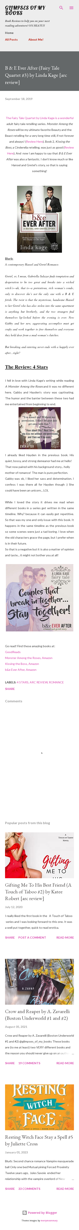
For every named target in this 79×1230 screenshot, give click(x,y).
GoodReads (13, 652)
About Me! (35, 39)
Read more (65, 937)
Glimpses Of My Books (25, 10)
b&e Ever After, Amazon (20, 669)
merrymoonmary (49, 1220)
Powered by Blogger (42, 1213)
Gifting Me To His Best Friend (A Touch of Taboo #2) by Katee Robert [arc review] (38, 892)
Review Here (34, 141)
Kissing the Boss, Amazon (22, 663)
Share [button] (10, 689)
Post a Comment (32, 937)
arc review (39, 682)
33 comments (29, 1188)
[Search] (61, 7)
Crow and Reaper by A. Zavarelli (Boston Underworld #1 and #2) (37, 1014)
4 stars (22, 682)
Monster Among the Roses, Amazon (28, 658)
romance (56, 682)
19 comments (29, 1063)
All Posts (11, 39)
